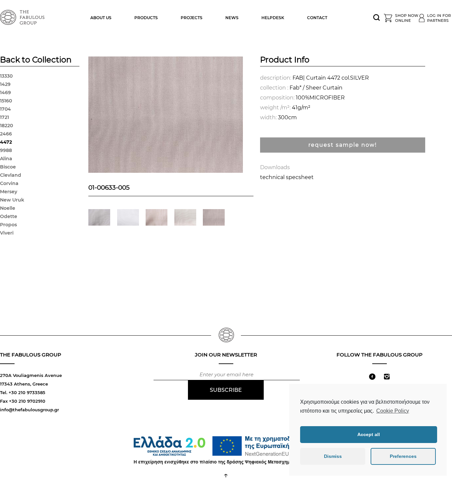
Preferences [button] (403, 456)
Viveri (7, 233)
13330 (6, 76)
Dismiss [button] (333, 456)
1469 (5, 92)
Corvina (9, 183)
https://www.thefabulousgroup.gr (23, 16)
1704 (5, 109)
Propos (8, 225)
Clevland (10, 175)
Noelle (7, 208)
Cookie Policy (392, 411)
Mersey (8, 192)
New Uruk (12, 200)
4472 (6, 142)
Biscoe (8, 167)
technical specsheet (287, 177)
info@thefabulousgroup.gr (29, 409)
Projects (192, 17)
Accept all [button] (368, 434)
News (232, 17)
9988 (6, 150)
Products (146, 17)
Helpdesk (272, 17)
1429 (5, 84)
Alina (6, 159)
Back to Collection (35, 60)
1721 (4, 117)
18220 (6, 126)
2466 (6, 134)
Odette (8, 216)
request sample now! (342, 145)
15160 (6, 101)
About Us (101, 17)
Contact (317, 17)
